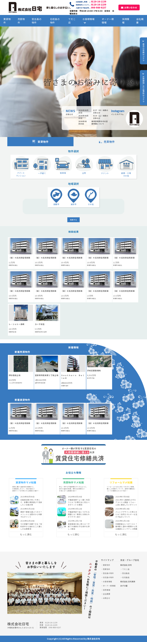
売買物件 (21, 20)
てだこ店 (72, 20)
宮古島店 (125, 573)
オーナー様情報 (108, 20)
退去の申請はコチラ (143, 52)
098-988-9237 (98, 7)
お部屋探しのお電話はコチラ (143, 89)
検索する (73, 219)
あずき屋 (123, 585)
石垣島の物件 (55, 20)
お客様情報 (89, 19)
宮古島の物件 (36, 20)
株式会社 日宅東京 (127, 581)
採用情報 (125, 20)
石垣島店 (125, 577)
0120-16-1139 (98, 1)
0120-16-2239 (98, 4)
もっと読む (26, 534)
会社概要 (139, 20)
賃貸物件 (7, 20)
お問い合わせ (130, 7)
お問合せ (106, 598)
